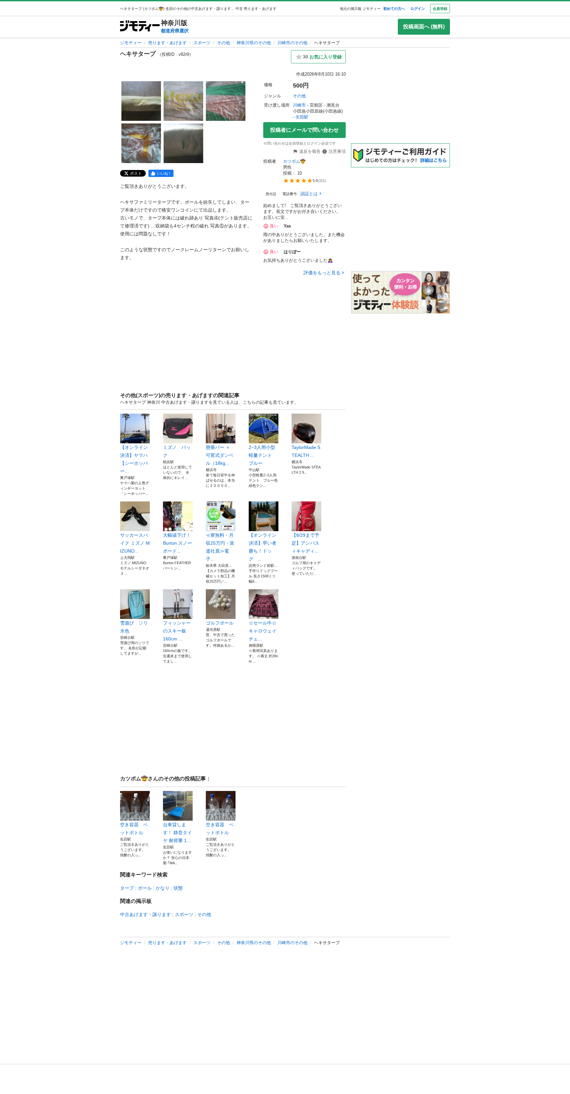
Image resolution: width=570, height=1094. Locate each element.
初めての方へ (394, 9)
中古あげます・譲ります (145, 914)
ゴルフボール (220, 623)
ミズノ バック (177, 451)
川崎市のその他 (292, 42)
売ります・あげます (167, 42)
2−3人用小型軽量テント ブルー (262, 455)
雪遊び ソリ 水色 (135, 626)
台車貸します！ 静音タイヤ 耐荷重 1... (177, 832)
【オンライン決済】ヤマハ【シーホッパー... (134, 459)
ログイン (417, 9)
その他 (223, 42)
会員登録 (440, 9)
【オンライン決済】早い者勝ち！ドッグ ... (262, 547)
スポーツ (201, 42)
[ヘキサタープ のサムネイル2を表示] (183, 101)
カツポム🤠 (294, 161)
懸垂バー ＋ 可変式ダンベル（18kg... (220, 455)
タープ (127, 888)
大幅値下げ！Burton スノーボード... (177, 543)
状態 (178, 888)
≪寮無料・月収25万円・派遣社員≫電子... (220, 547)
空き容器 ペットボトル (134, 828)
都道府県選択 (175, 30)
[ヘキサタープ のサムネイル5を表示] (183, 143)
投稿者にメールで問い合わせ (304, 130)
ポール (145, 888)
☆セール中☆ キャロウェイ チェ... (262, 630)
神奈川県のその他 (254, 42)
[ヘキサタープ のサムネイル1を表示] (141, 101)
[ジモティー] (140, 26)
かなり (163, 888)
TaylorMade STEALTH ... (306, 451)
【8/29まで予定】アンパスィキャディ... (305, 543)
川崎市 (299, 105)
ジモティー (131, 42)
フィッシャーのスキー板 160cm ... (177, 630)
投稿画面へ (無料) (424, 26)
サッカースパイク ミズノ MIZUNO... (135, 543)
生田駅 (302, 117)
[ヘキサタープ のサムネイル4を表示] (141, 143)
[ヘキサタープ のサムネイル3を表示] (226, 101)
